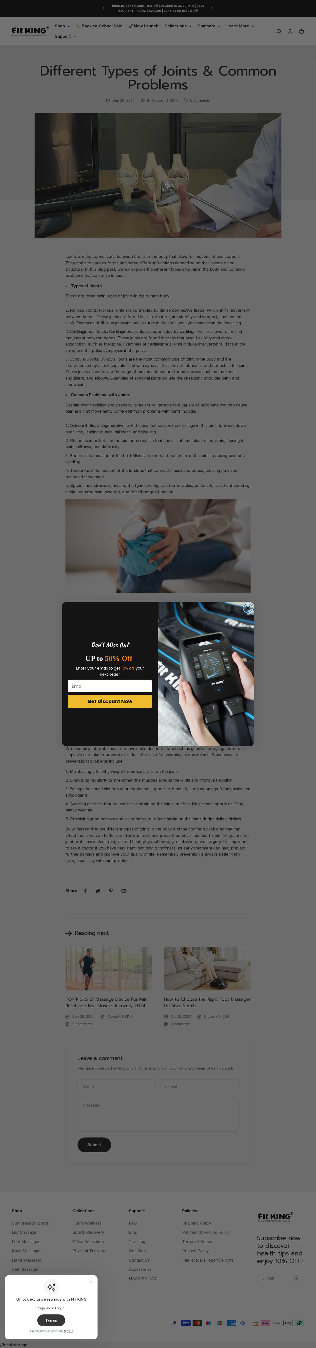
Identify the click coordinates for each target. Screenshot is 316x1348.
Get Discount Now (109, 701)
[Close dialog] (248, 608)
